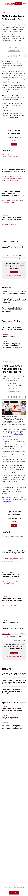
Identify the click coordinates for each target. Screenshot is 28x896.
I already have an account (14, 275)
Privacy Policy (16, 888)
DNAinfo (4, 68)
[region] (14, 256)
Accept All (14, 892)
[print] (25, 56)
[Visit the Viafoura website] (22, 259)
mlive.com (8, 499)
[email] (19, 56)
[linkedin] (11, 56)
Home (3, 12)
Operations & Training (8, 361)
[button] (3, 4)
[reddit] (16, 56)
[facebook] (8, 56)
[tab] (6, 252)
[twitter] (14, 56)
